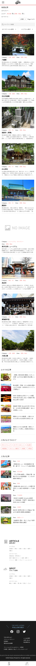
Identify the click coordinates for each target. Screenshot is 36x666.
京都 (20, 548)
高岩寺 (4, 283)
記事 (9, 664)
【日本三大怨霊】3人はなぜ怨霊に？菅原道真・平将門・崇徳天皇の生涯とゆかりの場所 (24, 500)
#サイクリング (6, 445)
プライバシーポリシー (9, 639)
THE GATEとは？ (8, 637)
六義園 (4, 60)
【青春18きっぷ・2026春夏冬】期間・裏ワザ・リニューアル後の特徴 (24, 465)
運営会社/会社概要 (8, 643)
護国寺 (4, 205)
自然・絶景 (24, 558)
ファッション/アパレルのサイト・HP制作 (14, 647)
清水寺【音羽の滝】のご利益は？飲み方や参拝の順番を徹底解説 (24, 511)
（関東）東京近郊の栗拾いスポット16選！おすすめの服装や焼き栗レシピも (24, 377)
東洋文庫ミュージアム (9, 246)
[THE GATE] (18, 2)
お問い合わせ (27, 640)
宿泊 (24, 583)
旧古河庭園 (6, 96)
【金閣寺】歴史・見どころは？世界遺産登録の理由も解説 (24, 521)
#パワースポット (19, 445)
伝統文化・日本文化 (14, 556)
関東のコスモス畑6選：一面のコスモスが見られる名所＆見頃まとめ (23, 417)
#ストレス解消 (14, 448)
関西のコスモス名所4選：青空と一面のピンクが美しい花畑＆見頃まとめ (24, 429)
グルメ (21, 560)
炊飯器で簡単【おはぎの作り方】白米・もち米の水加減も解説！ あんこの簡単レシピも (24, 408)
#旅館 (23, 448)
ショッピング (28, 560)
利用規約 (6, 641)
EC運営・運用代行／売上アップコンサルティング (15, 649)
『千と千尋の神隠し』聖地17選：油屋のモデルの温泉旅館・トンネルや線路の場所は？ (24, 476)
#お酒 (29, 445)
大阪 (24, 548)
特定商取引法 (27, 642)
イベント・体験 (13, 560)
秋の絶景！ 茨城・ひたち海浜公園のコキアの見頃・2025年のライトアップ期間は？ (24, 387)
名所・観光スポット (14, 558)
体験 (15, 583)
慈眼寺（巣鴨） (7, 132)
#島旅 (30, 448)
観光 (10, 583)
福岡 (29, 548)
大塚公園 (5, 356)
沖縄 (10, 550)
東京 (16, 548)
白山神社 (5, 169)
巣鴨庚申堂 (6, 319)
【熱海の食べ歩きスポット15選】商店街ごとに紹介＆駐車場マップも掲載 (24, 488)
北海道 (11, 548)
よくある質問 (27, 638)
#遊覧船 (4, 448)
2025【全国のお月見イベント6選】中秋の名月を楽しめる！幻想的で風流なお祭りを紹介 (24, 397)
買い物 (19, 583)
